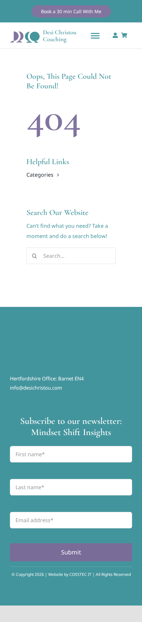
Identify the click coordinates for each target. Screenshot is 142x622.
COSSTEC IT (80, 574)
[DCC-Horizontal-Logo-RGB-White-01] (59, 336)
